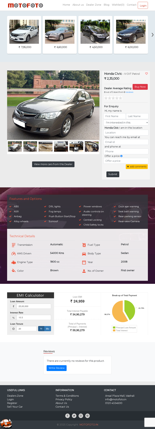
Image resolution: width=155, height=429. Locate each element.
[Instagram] (81, 416)
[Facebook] (67, 416)
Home (66, 4)
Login (143, 5)
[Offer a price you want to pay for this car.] (121, 156)
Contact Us (62, 406)
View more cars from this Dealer (53, 164)
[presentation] (152, 29)
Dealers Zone (15, 395)
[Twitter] (74, 416)
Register (12, 403)
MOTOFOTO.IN (88, 424)
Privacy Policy (64, 399)
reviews (129, 92)
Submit (112, 174)
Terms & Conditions (67, 395)
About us (78, 4)
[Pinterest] (87, 416)
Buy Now (140, 86)
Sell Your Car (15, 406)
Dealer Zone (93, 4)
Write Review (57, 368)
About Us (61, 403)
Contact (132, 4)
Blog (106, 4)
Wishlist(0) (118, 4)
